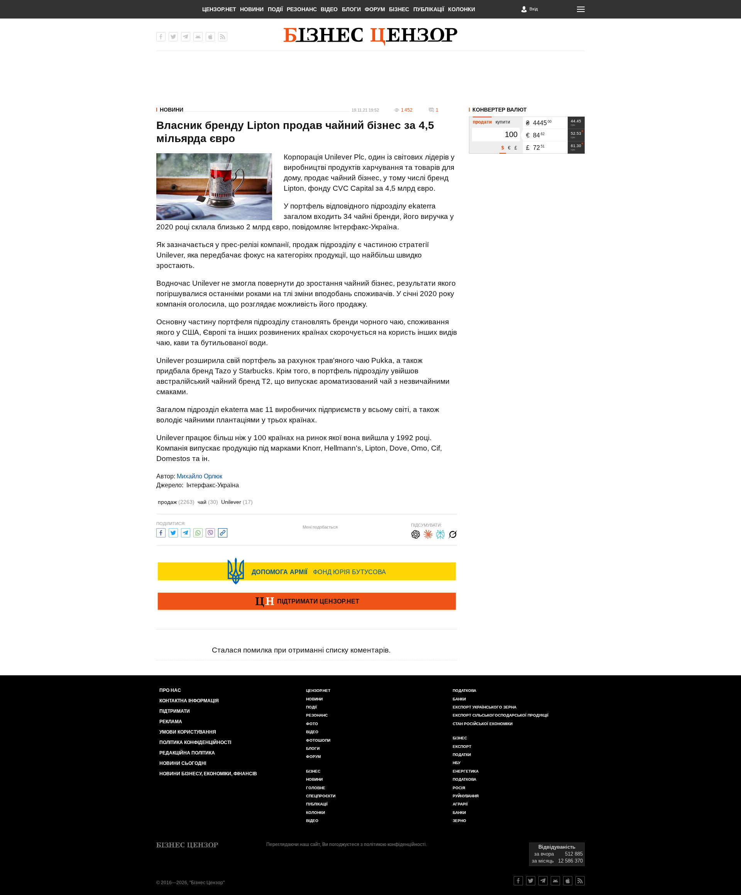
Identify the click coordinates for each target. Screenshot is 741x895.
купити (503, 122)
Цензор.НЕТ (219, 9)
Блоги (351, 9)
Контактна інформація (189, 700)
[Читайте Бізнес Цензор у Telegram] (543, 880)
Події (275, 9)
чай (208, 502)
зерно (459, 821)
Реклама (170, 721)
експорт (462, 746)
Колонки (461, 9)
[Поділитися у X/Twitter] (173, 532)
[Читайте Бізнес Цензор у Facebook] (518, 880)
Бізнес (399, 9)
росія (459, 788)
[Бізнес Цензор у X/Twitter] (173, 36)
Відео (329, 9)
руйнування (466, 796)
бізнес (460, 738)
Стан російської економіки (483, 724)
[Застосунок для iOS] (210, 36)
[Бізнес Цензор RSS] (222, 36)
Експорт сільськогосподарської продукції (500, 715)
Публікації (428, 9)
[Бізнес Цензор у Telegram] (185, 36)
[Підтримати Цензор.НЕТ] (306, 602)
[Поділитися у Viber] (210, 532)
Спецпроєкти (320, 796)
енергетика (466, 771)
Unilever (237, 502)
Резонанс (302, 9)
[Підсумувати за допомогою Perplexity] (440, 533)
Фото (312, 724)
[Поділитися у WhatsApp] (198, 532)
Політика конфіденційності (195, 742)
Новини (252, 9)
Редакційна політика (187, 753)
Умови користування (187, 732)
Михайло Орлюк (199, 476)
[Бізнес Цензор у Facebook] (161, 36)
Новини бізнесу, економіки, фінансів (208, 773)
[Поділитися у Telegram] (185, 532)
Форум (375, 9)
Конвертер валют (499, 110)
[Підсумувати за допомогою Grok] (452, 533)
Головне (315, 788)
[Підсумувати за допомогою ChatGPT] (415, 533)
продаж (176, 502)
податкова (464, 779)
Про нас (170, 690)
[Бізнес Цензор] (370, 37)
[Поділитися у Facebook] (161, 532)
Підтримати (174, 711)
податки (462, 755)
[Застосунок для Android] (198, 36)
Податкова (464, 690)
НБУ (456, 763)
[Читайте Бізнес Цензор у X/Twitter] (530, 880)
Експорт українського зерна (484, 707)
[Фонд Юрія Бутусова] (306, 571)
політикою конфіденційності (395, 844)
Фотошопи (318, 740)
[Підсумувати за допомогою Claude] (428, 533)
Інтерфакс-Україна (212, 485)
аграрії (460, 804)
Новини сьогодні (182, 763)
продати (482, 122)
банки (459, 699)
